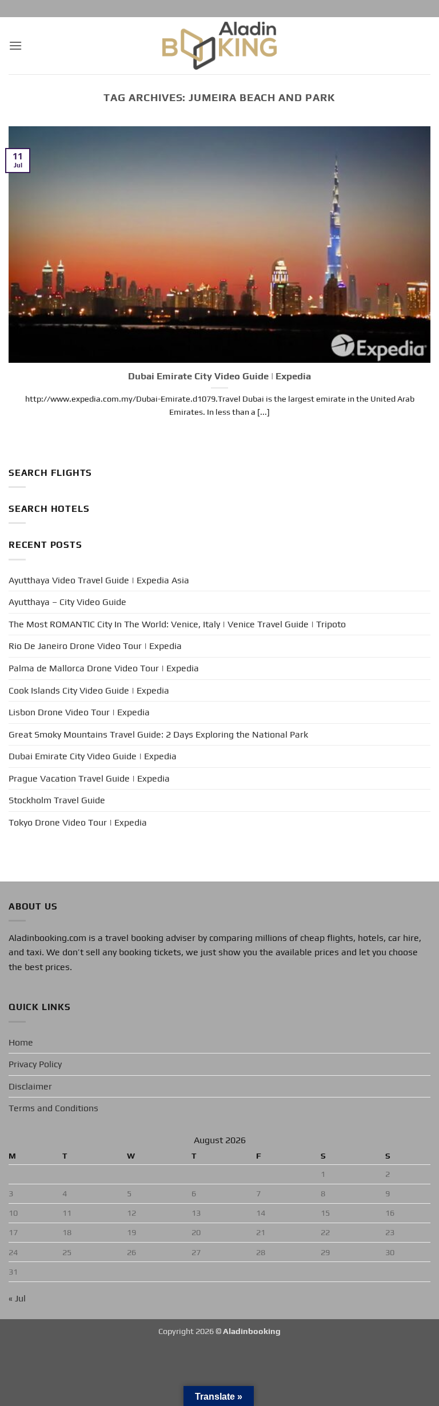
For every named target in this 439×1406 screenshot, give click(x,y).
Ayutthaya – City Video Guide (67, 601)
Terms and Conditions (53, 1108)
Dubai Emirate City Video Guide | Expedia (219, 376)
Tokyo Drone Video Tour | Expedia (78, 822)
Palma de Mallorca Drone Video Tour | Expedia (104, 668)
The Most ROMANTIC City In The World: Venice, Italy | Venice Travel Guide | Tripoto (177, 624)
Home (21, 1042)
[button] (15, 45)
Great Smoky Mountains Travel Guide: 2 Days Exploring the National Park (158, 734)
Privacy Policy (35, 1064)
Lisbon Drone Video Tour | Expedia (79, 712)
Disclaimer (30, 1086)
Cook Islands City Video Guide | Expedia (89, 690)
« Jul (17, 1298)
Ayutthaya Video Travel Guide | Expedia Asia (99, 580)
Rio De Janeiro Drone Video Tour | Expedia (95, 645)
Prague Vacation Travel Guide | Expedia (89, 778)
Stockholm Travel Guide (57, 800)
